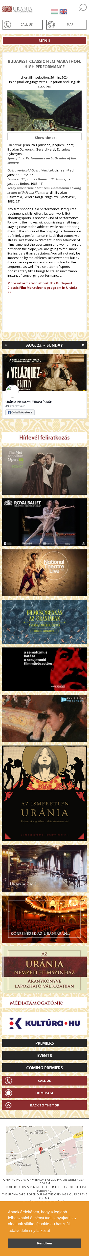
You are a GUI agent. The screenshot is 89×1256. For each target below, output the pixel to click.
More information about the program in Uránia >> (42, 287)
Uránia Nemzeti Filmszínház (28, 402)
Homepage (44, 1093)
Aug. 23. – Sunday (44, 345)
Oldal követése (21, 412)
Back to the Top (44, 1105)
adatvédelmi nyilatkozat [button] (29, 1230)
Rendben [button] (44, 1243)
